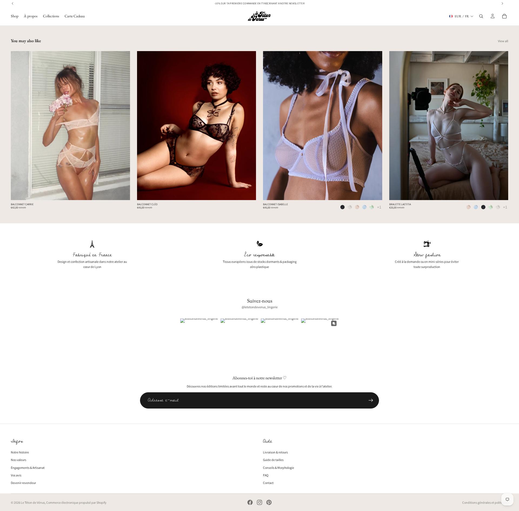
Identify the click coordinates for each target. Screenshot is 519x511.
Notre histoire (20, 452)
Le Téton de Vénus (33, 502)
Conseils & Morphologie (278, 468)
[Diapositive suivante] (122, 126)
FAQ (265, 475)
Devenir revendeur (23, 483)
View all (503, 41)
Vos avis (16, 475)
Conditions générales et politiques (485, 502)
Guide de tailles (273, 460)
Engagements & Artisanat (28, 468)
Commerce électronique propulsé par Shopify (76, 502)
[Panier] (504, 16)
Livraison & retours (275, 452)
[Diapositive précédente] (19, 126)
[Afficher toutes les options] (379, 207)
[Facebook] (250, 502)
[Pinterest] (269, 502)
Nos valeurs (18, 460)
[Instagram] (259, 502)
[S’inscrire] (371, 400)
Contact (268, 483)
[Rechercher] (481, 16)
